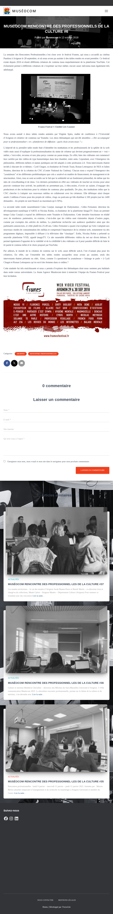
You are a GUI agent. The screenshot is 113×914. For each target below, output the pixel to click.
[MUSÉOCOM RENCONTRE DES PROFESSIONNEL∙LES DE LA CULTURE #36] (56, 639)
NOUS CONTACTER (45, 900)
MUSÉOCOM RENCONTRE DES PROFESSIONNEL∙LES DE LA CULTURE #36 (56, 682)
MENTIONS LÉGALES (67, 900)
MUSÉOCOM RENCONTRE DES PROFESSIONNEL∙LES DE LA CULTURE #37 (56, 584)
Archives (21, 354)
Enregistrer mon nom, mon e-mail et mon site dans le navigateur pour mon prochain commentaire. (49, 461)
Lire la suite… (39, 596)
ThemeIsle (66, 907)
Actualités (13, 579)
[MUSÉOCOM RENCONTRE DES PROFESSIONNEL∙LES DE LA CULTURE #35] (56, 738)
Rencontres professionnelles (43, 354)
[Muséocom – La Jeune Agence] (21, 11)
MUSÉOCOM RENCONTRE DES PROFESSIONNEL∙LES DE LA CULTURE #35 (56, 781)
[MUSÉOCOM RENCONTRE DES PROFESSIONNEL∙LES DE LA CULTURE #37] (56, 540)
